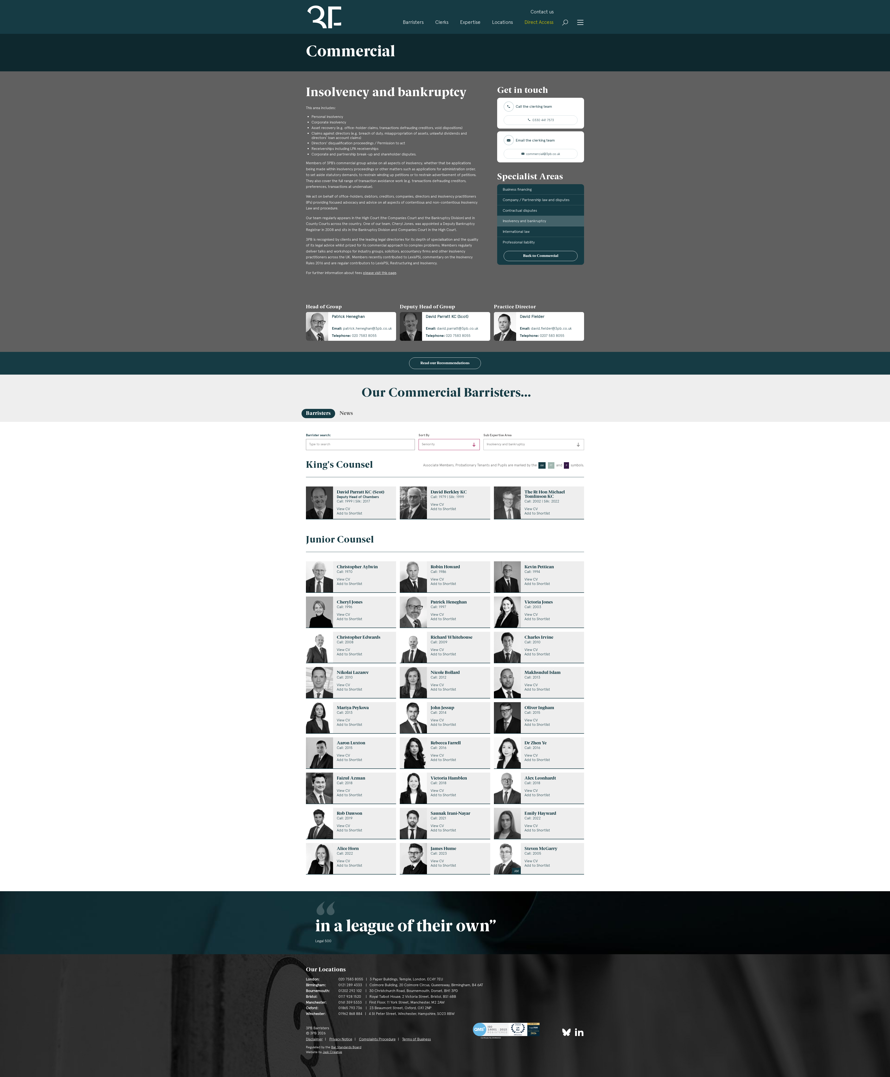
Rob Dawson (349, 814)
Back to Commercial (540, 256)
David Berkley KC (449, 492)
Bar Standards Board (346, 1047)
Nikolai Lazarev (353, 673)
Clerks (441, 22)
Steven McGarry (540, 849)
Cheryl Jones (349, 602)
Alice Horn (348, 849)
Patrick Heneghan (449, 602)
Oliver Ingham (539, 708)
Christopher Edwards (358, 637)
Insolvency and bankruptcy (524, 221)
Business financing (517, 189)
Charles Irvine (538, 637)
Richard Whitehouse (451, 637)
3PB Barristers (323, 17)
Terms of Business (416, 1039)
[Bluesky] (566, 1032)
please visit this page (379, 273)
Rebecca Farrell (446, 743)
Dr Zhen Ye (535, 743)
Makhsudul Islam (542, 673)
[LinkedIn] (579, 1032)
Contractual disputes (520, 210)
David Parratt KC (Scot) (361, 494)
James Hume (443, 849)
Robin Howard (445, 567)
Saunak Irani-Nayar (450, 814)
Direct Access (538, 22)
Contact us (542, 12)
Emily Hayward (540, 814)
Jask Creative (332, 1052)
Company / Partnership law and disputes (536, 200)
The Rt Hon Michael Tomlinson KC (544, 494)
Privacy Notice (340, 1039)
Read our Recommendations (445, 363)
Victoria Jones (538, 602)
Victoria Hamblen (449, 778)
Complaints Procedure (377, 1039)
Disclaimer (314, 1039)
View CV (343, 509)
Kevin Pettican (539, 567)
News (346, 413)
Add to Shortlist (349, 513)
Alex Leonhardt (540, 778)
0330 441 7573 (543, 120)
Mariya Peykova (353, 708)
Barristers (413, 22)
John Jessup (442, 708)
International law (516, 231)
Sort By (424, 435)
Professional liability (519, 242)
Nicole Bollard (445, 673)
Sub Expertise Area (497, 435)
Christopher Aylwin (357, 567)
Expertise (470, 22)
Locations (502, 22)
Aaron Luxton (351, 743)
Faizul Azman (351, 778)
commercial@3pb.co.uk (543, 154)
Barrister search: (318, 435)
